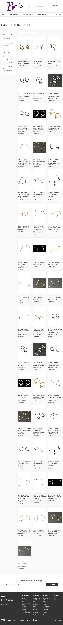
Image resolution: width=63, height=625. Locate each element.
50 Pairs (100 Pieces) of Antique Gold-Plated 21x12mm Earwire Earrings (24, 498)
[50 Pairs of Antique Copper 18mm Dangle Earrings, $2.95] (24, 316)
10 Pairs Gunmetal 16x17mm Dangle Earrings (38, 194)
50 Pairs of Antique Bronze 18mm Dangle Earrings (38, 330)
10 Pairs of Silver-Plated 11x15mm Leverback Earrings (38, 128)
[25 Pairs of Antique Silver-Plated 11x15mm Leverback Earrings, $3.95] (39, 349)
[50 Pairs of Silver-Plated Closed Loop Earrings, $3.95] (39, 517)
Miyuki (44, 601)
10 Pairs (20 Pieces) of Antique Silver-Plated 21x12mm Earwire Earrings (24, 263)
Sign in (51, 5)
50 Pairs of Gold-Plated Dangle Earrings (54, 531)
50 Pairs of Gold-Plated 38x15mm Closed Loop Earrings (24, 430)
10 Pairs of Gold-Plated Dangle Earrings (39, 296)
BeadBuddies (46, 598)
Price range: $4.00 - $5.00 (7, 71)
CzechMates (46, 607)
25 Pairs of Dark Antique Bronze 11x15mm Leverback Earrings (55, 330)
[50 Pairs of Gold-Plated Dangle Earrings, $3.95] (54, 517)
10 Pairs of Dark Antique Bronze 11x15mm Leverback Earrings (24, 95)
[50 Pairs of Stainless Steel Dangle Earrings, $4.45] (54, 482)
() (51, 7)
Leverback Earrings (7, 43)
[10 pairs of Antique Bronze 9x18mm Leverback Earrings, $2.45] (54, 147)
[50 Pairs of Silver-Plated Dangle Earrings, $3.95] (24, 550)
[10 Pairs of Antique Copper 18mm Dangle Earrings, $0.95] (39, 47)
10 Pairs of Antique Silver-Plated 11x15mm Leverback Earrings (54, 95)
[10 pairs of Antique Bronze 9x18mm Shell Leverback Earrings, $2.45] (24, 47)
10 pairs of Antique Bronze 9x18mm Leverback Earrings (53, 161)
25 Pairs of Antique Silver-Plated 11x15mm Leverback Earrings (39, 364)
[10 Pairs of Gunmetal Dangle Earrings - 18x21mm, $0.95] (54, 180)
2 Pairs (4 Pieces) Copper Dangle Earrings (24, 227)
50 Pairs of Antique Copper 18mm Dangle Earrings (23, 330)
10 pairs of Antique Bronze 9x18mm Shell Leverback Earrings (24, 61)
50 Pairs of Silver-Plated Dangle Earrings (24, 564)
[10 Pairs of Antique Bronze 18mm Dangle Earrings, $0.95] (54, 47)
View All (45, 614)
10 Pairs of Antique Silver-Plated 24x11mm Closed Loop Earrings (24, 161)
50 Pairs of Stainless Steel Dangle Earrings (54, 496)
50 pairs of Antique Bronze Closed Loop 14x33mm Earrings (54, 430)
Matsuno (45, 611)
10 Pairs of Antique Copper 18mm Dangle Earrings (38, 61)
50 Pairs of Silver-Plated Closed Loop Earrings (38, 531)
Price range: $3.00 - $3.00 (7, 63)
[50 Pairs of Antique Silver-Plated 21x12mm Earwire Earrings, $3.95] (39, 482)
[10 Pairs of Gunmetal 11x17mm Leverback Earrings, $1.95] (39, 80)
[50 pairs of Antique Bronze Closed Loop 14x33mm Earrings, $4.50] (54, 416)
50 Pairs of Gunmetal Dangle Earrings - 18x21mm (54, 463)
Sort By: (20, 33)
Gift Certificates (26, 612)
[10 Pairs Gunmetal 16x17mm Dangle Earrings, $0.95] (39, 180)
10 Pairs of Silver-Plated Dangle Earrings (54, 296)
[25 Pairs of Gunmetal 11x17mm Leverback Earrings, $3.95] (24, 349)
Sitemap (35, 614)
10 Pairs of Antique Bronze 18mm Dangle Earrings (54, 61)
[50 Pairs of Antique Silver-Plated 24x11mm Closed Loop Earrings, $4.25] (54, 383)
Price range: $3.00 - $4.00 (7, 67)
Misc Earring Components (6, 46)
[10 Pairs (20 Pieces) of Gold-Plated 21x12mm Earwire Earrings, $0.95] (54, 213)
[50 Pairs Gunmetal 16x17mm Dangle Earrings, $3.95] (39, 449)
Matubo (45, 603)
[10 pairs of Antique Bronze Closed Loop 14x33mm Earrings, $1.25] (24, 180)
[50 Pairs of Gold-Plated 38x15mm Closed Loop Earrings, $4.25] (24, 416)
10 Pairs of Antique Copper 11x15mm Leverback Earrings (23, 128)
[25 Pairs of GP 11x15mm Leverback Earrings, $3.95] (39, 383)
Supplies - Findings (56, 14)
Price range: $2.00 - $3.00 (7, 59)
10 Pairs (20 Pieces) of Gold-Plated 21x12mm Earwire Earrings (54, 227)
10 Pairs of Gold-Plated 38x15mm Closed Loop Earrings (39, 161)
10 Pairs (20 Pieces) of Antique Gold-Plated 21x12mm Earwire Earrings (39, 228)
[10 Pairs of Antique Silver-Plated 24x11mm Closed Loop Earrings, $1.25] (24, 147)
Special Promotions (43, 14)
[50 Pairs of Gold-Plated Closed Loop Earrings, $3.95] (24, 517)
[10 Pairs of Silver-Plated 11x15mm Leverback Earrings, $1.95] (39, 113)
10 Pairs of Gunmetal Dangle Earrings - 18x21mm (54, 194)
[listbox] (27, 33)
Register (56, 5)
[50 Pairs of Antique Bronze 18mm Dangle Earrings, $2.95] (39, 316)
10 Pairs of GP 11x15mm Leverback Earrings (54, 127)
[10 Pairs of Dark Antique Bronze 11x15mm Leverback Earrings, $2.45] (24, 80)
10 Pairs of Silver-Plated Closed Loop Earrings (23, 297)
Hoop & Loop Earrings (8, 41)
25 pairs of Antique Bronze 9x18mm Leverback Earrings (38, 430)
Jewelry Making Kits (13, 14)
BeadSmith (46, 606)
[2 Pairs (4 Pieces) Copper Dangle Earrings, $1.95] (24, 213)
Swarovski (45, 609)
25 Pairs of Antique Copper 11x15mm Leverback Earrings (53, 364)
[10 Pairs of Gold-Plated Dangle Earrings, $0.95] (39, 283)
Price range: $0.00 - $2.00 (7, 55)
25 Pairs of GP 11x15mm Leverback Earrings (39, 396)
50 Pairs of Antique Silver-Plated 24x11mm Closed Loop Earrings (54, 397)
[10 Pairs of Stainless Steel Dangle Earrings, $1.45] (39, 248)
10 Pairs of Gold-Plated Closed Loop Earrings (54, 262)
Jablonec (45, 599)
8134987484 (6, 604)
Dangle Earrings (7, 38)
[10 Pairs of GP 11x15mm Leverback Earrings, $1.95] (54, 113)
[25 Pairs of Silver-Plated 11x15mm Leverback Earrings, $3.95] (24, 383)
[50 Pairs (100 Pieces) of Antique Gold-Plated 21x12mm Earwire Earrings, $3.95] (24, 482)
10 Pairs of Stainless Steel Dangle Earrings (39, 262)
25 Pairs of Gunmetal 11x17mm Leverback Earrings (23, 364)
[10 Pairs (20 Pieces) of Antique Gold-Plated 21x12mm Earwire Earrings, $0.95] (39, 213)
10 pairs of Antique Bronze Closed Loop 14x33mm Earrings (23, 194)
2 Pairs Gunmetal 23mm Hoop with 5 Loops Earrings (24, 463)
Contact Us (35, 603)
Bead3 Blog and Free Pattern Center (36, 600)
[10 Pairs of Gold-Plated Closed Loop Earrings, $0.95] (54, 248)
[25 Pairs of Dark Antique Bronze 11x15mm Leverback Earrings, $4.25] (54, 316)
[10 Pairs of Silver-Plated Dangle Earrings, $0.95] (54, 283)
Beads (3, 14)
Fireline (45, 612)
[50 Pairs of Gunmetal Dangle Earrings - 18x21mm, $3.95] (54, 449)
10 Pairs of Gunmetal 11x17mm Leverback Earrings (38, 95)
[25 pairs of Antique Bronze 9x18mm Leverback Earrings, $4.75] (39, 416)
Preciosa (45, 604)
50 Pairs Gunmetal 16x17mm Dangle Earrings (38, 463)
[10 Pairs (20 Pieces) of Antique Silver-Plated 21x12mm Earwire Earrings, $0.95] (24, 248)
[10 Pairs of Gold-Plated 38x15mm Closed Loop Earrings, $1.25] (39, 147)
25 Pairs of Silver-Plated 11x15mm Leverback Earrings (23, 397)
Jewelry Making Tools (28, 14)
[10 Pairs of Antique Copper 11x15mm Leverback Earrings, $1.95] (24, 113)
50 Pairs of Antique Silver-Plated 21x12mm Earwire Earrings (39, 497)
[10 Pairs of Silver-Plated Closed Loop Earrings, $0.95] (24, 283)
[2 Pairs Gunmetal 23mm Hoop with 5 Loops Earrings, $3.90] (24, 449)
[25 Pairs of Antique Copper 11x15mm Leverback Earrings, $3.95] (54, 349)
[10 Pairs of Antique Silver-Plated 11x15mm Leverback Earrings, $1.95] (54, 80)
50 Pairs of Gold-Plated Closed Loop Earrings (24, 531)
